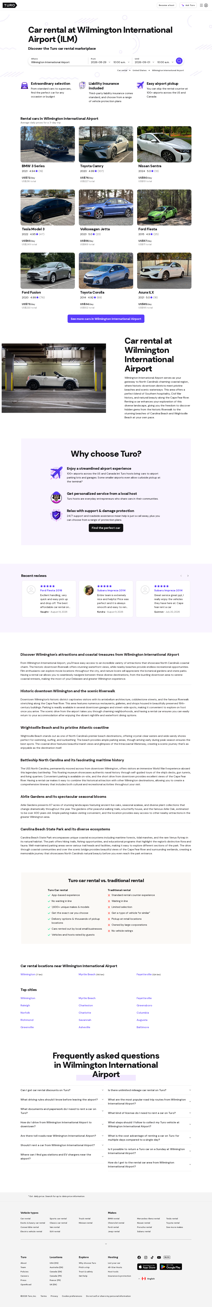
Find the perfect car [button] (106, 528)
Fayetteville (149, 974)
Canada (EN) (56, 1271)
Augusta (142, 1019)
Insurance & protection (119, 1276)
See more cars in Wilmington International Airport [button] (106, 319)
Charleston (86, 1005)
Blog (166, 1257)
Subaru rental (144, 1231)
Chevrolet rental (116, 1223)
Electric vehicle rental (31, 1231)
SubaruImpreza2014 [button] (111, 590)
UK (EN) (53, 1284)
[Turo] (10, 5)
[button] (203, 5)
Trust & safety (86, 1271)
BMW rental (113, 1218)
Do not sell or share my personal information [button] (108, 1296)
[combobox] (58, 62)
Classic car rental (58, 1223)
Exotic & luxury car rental (33, 1223)
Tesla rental (172, 1218)
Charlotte (85, 1012)
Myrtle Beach (91, 974)
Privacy (54, 1296)
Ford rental (113, 1227)
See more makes (174, 1227)
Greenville (27, 1027)
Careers (25, 1276)
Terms (44, 1296)
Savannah (85, 1019)
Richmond (27, 1019)
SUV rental (55, 1231)
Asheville (84, 1027)
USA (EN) (54, 1263)
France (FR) (55, 1280)
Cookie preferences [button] (72, 1296)
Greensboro (144, 1005)
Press (23, 1280)
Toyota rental (173, 1223)
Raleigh (25, 1005)
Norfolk (25, 1012)
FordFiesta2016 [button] (51, 590)
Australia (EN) (56, 1267)
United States (139, 70)
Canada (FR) (56, 1276)
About (24, 1263)
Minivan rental (85, 1223)
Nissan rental (143, 1223)
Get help (83, 1276)
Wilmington (31, 974)
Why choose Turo (87, 1263)
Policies (24, 1271)
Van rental (55, 1227)
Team (23, 1267)
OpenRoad (26, 1284)
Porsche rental (144, 1227)
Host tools (113, 1271)
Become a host (166, 5)
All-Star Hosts (115, 1267)
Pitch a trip (84, 1267)
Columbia (143, 1012)
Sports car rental (58, 1218)
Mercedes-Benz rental (148, 1218)
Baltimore (143, 1027)
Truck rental (84, 1218)
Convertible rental (30, 1227)
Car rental (122, 70)
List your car (114, 1263)
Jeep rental (114, 1231)
